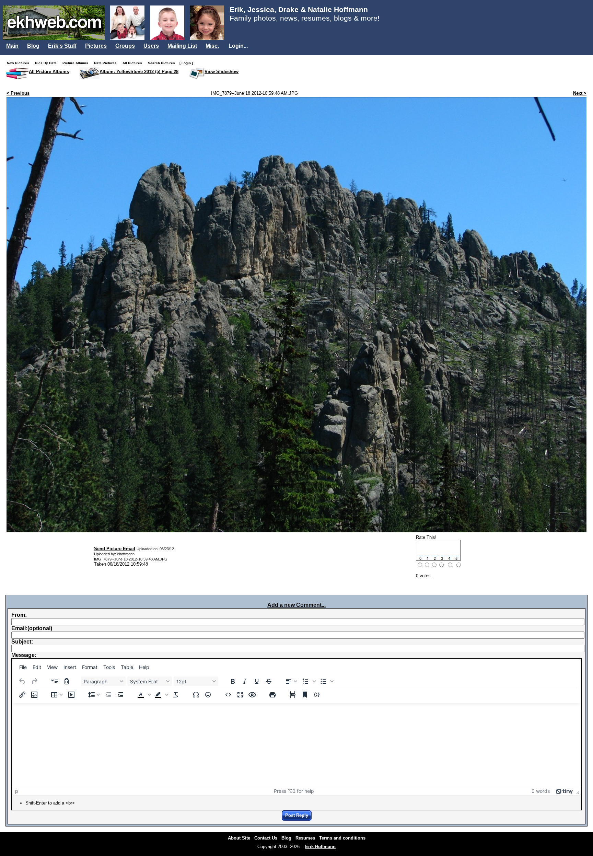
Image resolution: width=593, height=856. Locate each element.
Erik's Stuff (62, 46)
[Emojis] (208, 694)
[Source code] (228, 694)
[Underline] (257, 681)
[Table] (57, 694)
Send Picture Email (114, 548)
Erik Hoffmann (320, 846)
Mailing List (182, 46)
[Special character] (196, 694)
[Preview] (252, 694)
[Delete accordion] (66, 681)
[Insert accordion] (54, 681)
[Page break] (293, 694)
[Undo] (22, 681)
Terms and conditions (342, 838)
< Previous (18, 93)
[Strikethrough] (269, 681)
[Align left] (291, 681)
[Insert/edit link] (22, 694)
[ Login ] (186, 63)
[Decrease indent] (108, 694)
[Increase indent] (120, 694)
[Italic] (245, 681)
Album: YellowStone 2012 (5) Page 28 (139, 71)
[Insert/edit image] (34, 694)
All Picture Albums (49, 71)
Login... (238, 46)
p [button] (16, 791)
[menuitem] (23, 667)
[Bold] (233, 681)
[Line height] (94, 694)
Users (151, 46)
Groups (125, 46)
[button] (308, 681)
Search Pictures (163, 63)
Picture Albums (76, 63)
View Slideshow (222, 71)
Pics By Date (47, 63)
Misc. (212, 46)
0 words (541, 791)
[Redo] (34, 681)
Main (12, 46)
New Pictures (19, 63)
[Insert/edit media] (71, 694)
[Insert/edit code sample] (317, 694)
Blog (33, 46)
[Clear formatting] (176, 694)
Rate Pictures (107, 63)
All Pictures (134, 63)
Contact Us (265, 838)
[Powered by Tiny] (564, 791)
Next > (579, 93)
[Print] (272, 694)
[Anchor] (305, 694)
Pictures (96, 46)
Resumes (305, 838)
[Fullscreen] (240, 694)
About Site (239, 838)
